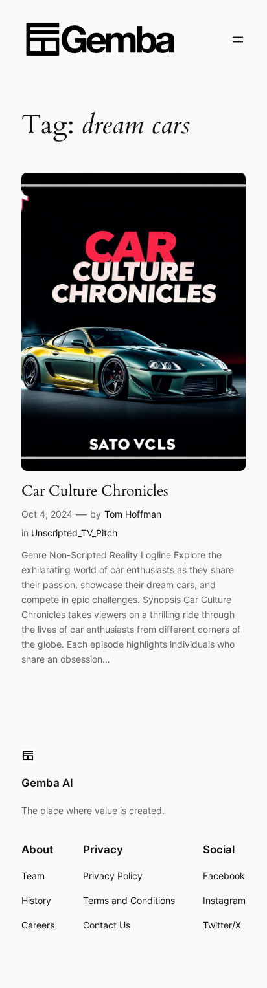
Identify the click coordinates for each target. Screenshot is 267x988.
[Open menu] (238, 39)
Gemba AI (47, 782)
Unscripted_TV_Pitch (74, 532)
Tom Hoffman (132, 514)
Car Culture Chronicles (94, 491)
